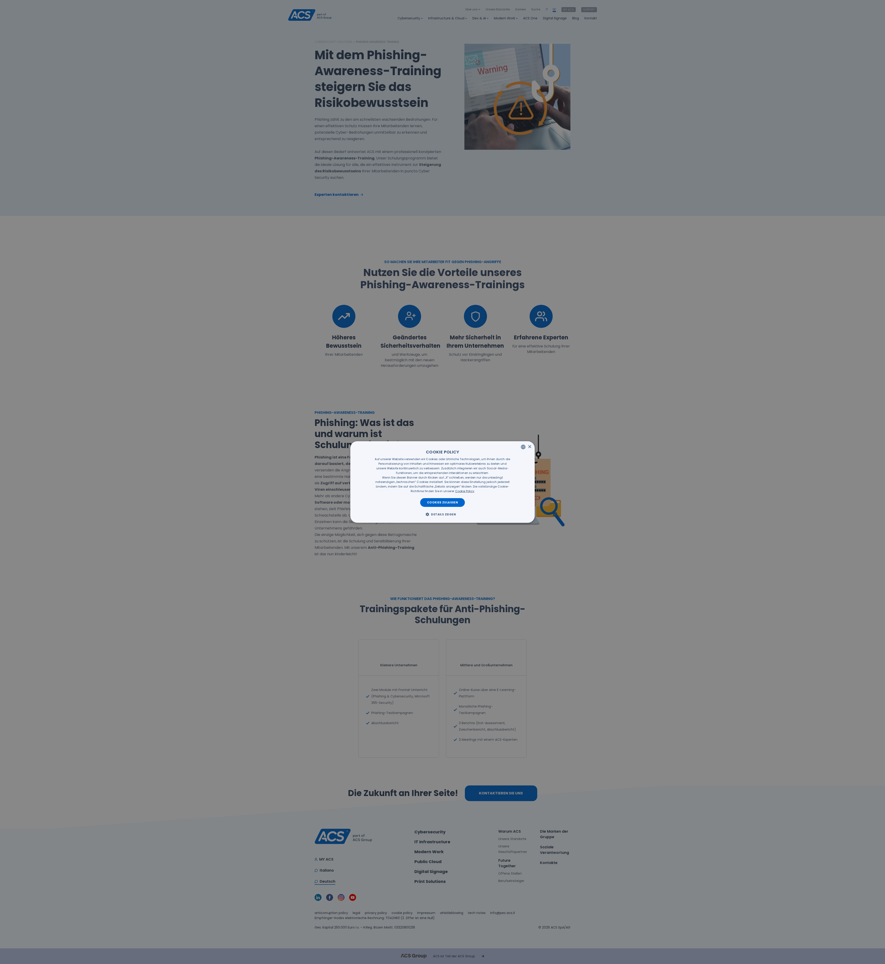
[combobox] (523, 447)
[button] (442, 514)
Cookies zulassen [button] (442, 502)
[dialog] (442, 482)
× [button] (529, 446)
